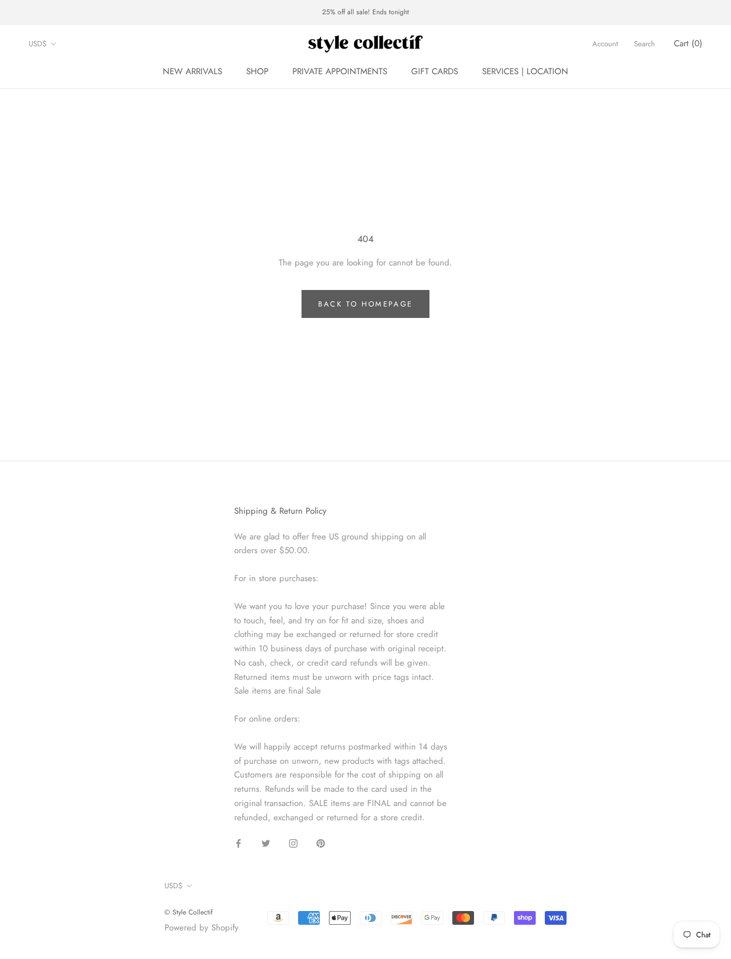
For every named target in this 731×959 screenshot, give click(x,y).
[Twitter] (266, 843)
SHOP (257, 71)
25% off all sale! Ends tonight (365, 12)
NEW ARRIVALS (192, 71)
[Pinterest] (320, 843)
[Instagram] (293, 843)
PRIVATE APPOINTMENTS (339, 71)
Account (605, 43)
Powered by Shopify (201, 927)
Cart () (688, 43)
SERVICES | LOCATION (525, 71)
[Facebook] (238, 843)
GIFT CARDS (434, 71)
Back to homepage (365, 304)
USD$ (38, 43)
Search (644, 43)
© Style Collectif (188, 912)
